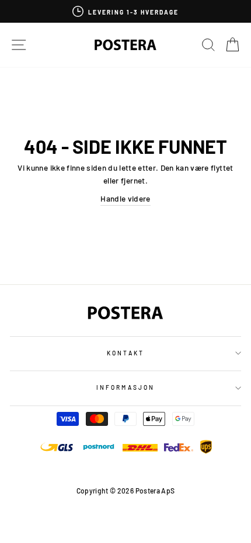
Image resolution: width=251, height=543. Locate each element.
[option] (125, 11)
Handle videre (125, 198)
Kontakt (125, 353)
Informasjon (125, 387)
